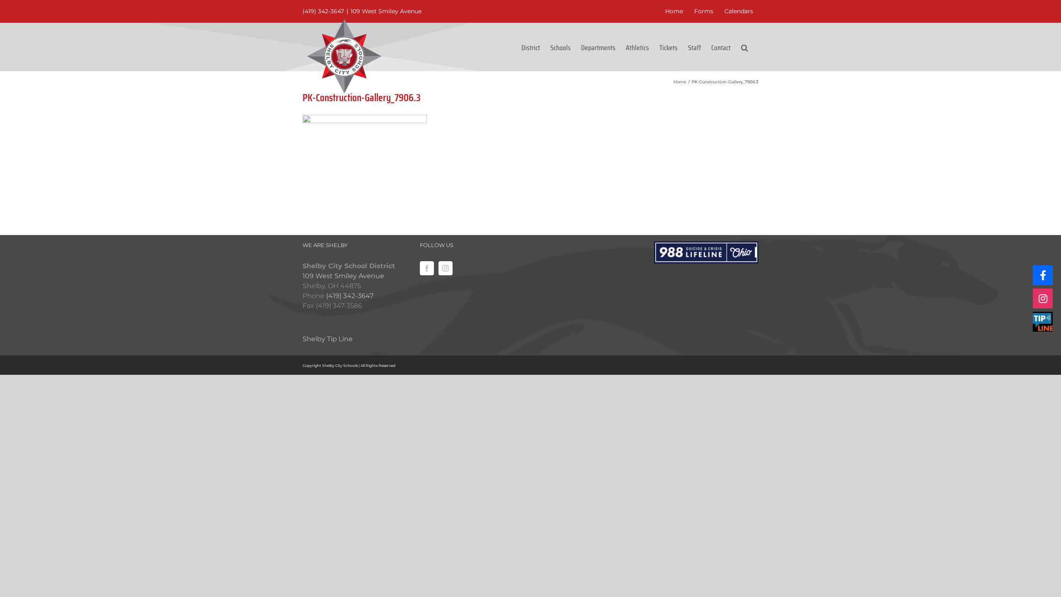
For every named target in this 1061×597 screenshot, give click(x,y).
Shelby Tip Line (328, 339)
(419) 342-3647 (323, 11)
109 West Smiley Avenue (386, 11)
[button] (744, 47)
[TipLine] (1043, 322)
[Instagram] (445, 268)
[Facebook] (427, 268)
